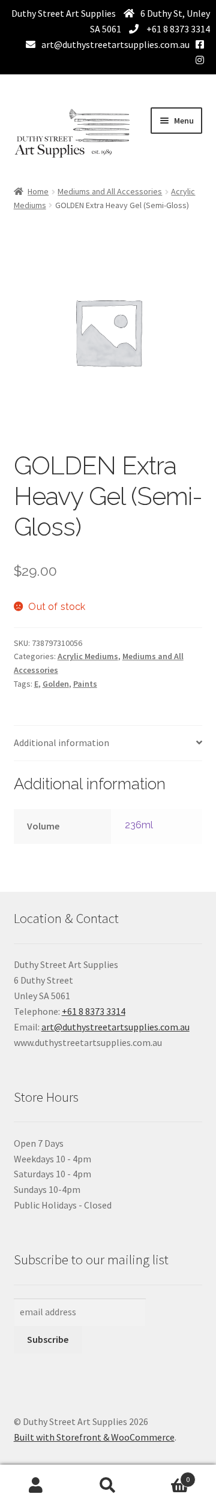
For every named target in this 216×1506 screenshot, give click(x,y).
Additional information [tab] (61, 743)
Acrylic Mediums (88, 656)
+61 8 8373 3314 (177, 29)
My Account (36, 1485)
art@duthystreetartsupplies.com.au (115, 44)
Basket (167, 1475)
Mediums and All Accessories (110, 191)
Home (38, 191)
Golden (56, 683)
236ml (139, 825)
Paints (85, 683)
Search (108, 1485)
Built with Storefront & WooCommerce (94, 1437)
